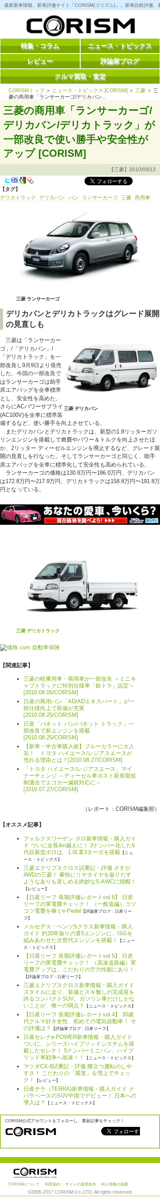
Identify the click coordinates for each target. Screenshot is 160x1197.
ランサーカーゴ (100, 198)
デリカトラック (18, 198)
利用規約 (52, 1184)
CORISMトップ (26, 90)
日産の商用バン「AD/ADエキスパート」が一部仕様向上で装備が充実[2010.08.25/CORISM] (79, 708)
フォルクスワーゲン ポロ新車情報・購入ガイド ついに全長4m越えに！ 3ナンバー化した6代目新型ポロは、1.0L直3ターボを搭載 (79, 845)
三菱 (140, 90)
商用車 (142, 198)
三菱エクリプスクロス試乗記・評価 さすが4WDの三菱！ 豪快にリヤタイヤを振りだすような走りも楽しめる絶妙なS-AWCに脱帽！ (79, 875)
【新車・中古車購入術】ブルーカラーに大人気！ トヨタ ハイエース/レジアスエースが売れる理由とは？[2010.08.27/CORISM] (78, 753)
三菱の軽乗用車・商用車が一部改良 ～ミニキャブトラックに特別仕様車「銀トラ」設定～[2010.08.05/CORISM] (79, 686)
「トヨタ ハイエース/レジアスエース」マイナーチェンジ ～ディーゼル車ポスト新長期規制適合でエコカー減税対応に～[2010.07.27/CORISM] (79, 779)
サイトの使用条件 (80, 1184)
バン (73, 198)
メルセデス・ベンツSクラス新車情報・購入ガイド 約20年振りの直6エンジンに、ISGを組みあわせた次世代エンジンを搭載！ (78, 933)
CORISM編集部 (135, 809)
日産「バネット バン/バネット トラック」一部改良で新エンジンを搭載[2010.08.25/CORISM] (78, 731)
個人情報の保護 (114, 1184)
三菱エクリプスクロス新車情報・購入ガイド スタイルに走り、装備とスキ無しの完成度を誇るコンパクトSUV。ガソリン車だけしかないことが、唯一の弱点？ (79, 995)
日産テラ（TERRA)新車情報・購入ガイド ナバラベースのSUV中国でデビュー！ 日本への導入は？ (80, 1096)
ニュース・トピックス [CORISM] (90, 90)
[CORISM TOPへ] (80, 27)
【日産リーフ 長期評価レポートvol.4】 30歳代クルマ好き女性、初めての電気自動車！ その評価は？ (79, 1021)
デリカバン (52, 198)
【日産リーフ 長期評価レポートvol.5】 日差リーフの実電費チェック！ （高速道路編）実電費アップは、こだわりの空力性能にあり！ (79, 963)
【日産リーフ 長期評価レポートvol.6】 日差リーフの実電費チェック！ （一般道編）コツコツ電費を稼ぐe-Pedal (79, 904)
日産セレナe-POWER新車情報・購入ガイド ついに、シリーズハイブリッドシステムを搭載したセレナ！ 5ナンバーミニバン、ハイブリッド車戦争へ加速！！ (78, 1047)
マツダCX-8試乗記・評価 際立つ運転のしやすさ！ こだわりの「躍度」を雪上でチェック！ (77, 1073)
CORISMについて (24, 1184)
